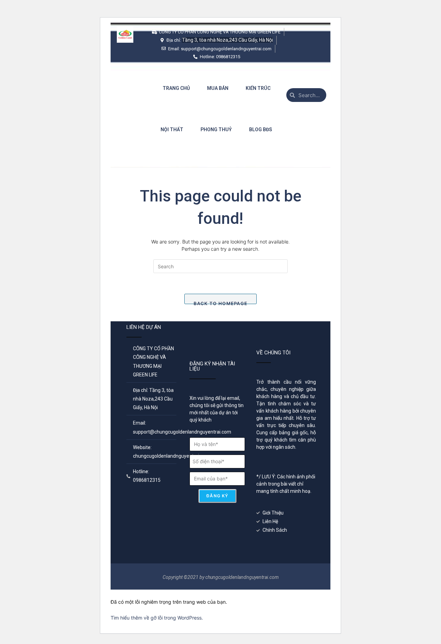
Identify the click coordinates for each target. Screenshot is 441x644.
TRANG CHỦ (176, 88)
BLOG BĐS (260, 129)
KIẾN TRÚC (258, 88)
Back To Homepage (221, 302)
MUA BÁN (217, 88)
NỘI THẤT (172, 129)
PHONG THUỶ (216, 129)
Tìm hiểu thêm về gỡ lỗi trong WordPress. (157, 618)
